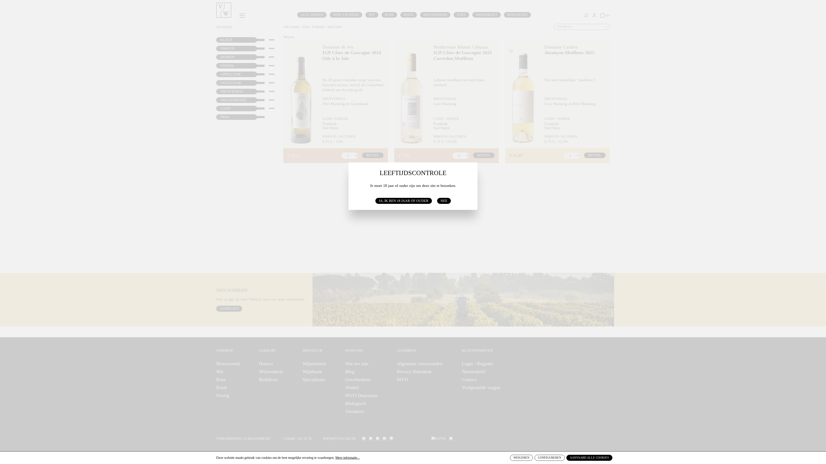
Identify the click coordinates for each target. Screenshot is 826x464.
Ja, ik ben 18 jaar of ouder (403, 201)
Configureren (549, 457)
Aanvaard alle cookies (589, 457)
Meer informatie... (347, 457)
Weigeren (521, 457)
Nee (444, 201)
